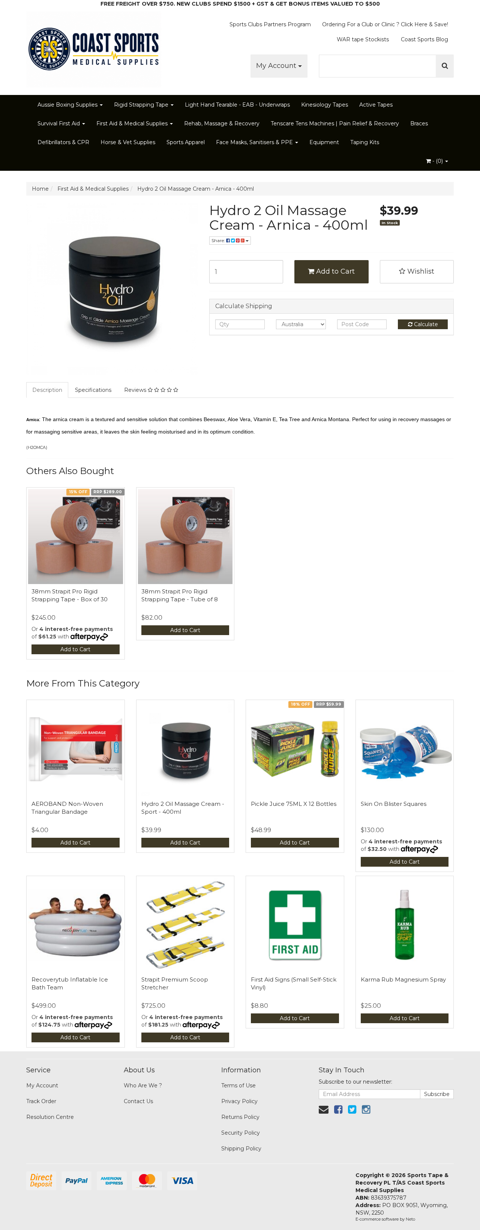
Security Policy (240, 1132)
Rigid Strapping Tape (142, 104)
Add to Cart (334, 271)
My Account (277, 66)
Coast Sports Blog (424, 39)
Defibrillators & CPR (63, 142)
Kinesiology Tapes (324, 104)
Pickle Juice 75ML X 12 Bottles (293, 803)
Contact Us (138, 1101)
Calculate (425, 324)
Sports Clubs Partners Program (270, 24)
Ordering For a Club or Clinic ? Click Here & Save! (385, 24)
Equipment (324, 142)
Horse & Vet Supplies (127, 142)
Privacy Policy (239, 1101)
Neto (410, 1219)
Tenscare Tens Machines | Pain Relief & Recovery (335, 123)
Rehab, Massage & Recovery (222, 123)
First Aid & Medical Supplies (132, 123)
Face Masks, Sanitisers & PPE (255, 142)
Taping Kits (364, 142)
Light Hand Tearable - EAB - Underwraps (237, 104)
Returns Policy (240, 1117)
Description (47, 390)
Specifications (93, 390)
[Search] (445, 66)
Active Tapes (376, 104)
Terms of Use (238, 1085)
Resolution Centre (50, 1117)
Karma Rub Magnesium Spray (403, 979)
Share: (219, 240)
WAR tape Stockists (363, 39)
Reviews (136, 390)
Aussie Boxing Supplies (68, 104)
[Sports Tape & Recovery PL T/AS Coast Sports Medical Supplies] (93, 47)
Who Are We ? (143, 1085)
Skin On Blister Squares (393, 803)
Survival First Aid (59, 123)
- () (437, 161)
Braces (419, 123)
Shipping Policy (241, 1148)
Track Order (41, 1101)
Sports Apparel (185, 142)
